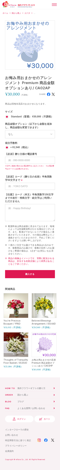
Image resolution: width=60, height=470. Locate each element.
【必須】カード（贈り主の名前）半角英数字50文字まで (28, 178)
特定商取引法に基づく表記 (18, 440)
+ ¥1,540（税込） (20, 147)
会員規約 (9, 451)
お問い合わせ (11, 435)
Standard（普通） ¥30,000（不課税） (31, 116)
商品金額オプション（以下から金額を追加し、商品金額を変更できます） (28, 126)
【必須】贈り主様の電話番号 (21, 154)
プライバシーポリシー (16, 445)
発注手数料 (11, 143)
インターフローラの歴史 (17, 429)
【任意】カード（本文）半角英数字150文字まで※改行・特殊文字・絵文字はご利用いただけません (29, 198)
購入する (30, 274)
